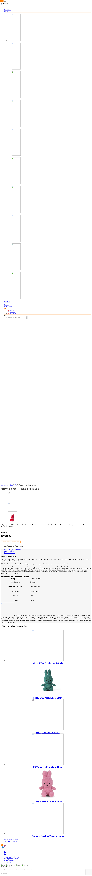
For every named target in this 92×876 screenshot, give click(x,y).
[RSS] (5, 854)
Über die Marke (9, 553)
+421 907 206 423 (10, 841)
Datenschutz (9, 860)
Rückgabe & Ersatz (11, 859)
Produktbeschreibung (12, 549)
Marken (7, 11)
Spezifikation (9, 551)
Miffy (15, 485)
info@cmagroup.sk (11, 839)
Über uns (7, 10)
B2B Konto (8, 306)
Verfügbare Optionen (11, 542)
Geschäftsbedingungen (12, 857)
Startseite (4, 485)
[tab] (47, 549)
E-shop (6, 305)
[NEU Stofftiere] (48, 818)
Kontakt (7, 302)
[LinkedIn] (5, 852)
